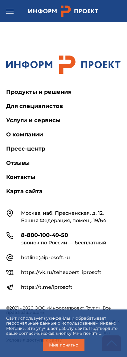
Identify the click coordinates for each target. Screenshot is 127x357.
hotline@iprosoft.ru (45, 257)
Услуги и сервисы (33, 120)
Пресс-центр (25, 148)
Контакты (20, 177)
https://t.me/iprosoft (46, 287)
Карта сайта (24, 191)
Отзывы (18, 163)
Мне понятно (63, 345)
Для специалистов (34, 106)
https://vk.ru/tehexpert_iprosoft (61, 272)
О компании (24, 134)
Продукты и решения (39, 92)
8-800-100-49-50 (44, 235)
